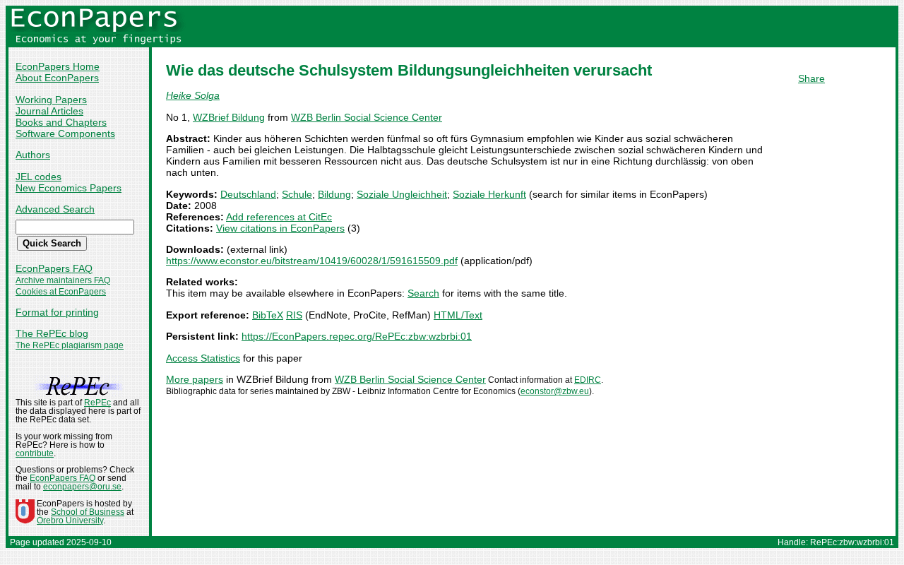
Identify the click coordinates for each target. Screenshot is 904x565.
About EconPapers (57, 77)
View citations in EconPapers (280, 228)
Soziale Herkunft (489, 194)
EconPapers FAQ (54, 268)
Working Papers (51, 99)
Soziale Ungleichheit (402, 194)
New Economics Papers (68, 188)
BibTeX (267, 315)
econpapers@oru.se (82, 486)
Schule (297, 194)
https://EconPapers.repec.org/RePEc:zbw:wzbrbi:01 (357, 336)
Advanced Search (55, 209)
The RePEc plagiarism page (70, 345)
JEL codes (38, 176)
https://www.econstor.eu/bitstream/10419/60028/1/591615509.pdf (312, 260)
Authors (33, 154)
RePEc (97, 402)
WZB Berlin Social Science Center (366, 117)
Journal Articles (49, 111)
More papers (194, 379)
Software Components (65, 133)
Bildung (334, 194)
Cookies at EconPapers (61, 291)
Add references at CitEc (279, 216)
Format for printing (57, 312)
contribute (35, 453)
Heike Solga (193, 95)
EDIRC (587, 380)
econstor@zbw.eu (555, 391)
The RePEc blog (52, 333)
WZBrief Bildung (229, 117)
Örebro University (70, 520)
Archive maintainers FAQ (63, 280)
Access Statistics (203, 358)
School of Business (87, 512)
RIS (294, 315)
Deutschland (248, 194)
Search (423, 293)
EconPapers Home (58, 66)
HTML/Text (458, 315)
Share (811, 78)
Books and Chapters (61, 122)
